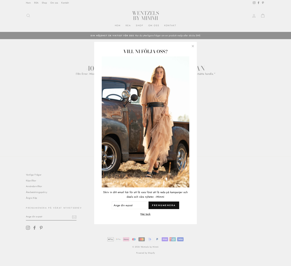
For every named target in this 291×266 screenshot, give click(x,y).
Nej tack (145, 214)
